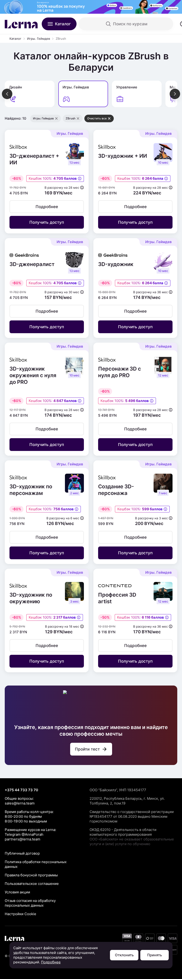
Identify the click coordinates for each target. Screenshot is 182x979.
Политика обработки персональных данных (36, 864)
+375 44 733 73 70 (21, 790)
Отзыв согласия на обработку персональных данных (30, 903)
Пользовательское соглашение (32, 883)
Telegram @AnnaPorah (24, 834)
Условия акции (17, 892)
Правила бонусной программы (31, 875)
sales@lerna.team (20, 803)
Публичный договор (22, 853)
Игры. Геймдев (38, 38)
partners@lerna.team (22, 839)
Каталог (15, 38)
